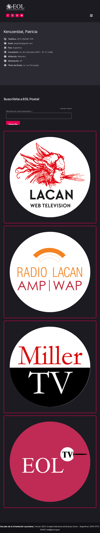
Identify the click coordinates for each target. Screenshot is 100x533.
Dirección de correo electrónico (19, 111)
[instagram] (17, 15)
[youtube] (21, 15)
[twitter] (12, 15)
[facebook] (8, 15)
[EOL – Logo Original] (15, 4)
